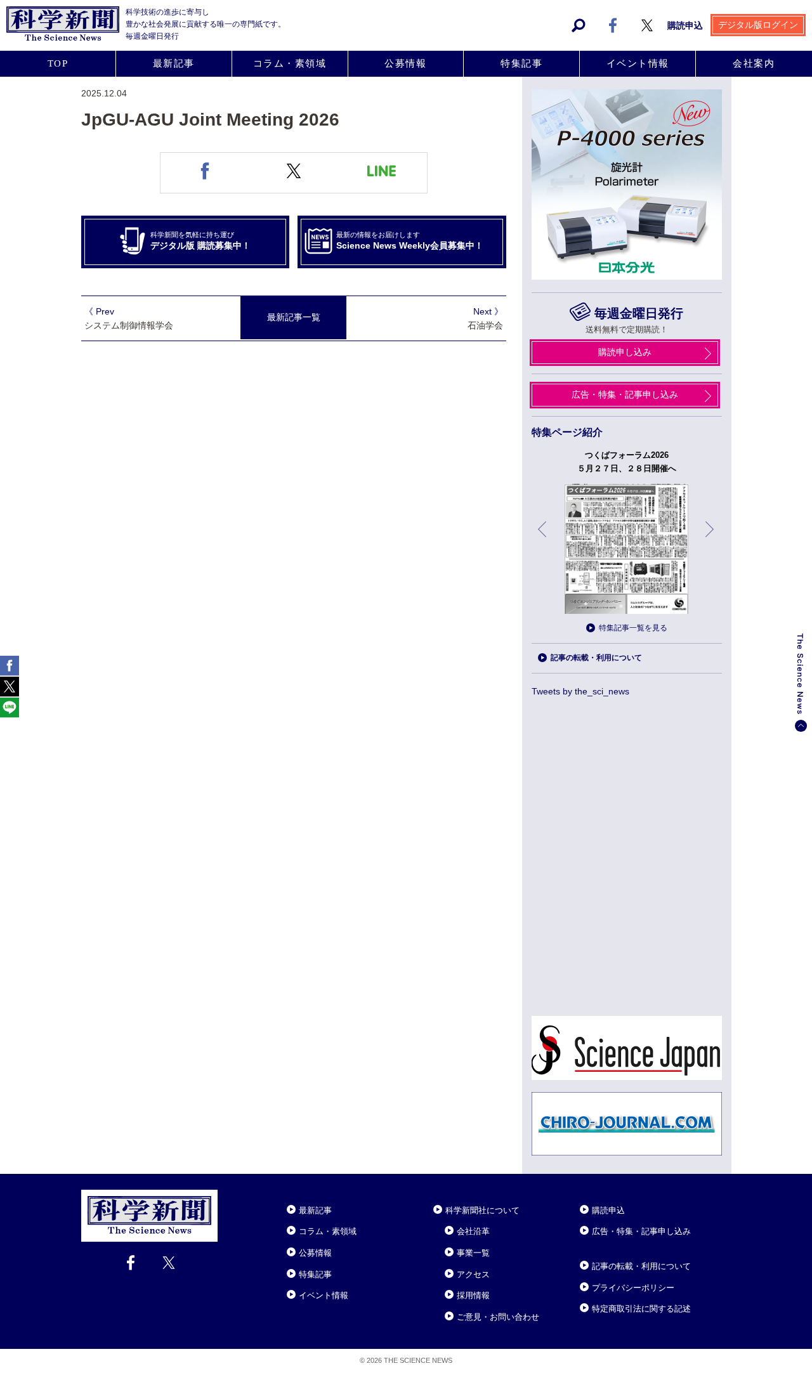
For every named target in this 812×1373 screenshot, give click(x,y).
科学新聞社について (482, 1210)
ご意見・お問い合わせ (498, 1317)
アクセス (473, 1274)
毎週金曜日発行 (638, 313)
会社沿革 (473, 1231)
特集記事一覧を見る (633, 627)
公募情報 (405, 63)
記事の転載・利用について (596, 657)
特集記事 (521, 63)
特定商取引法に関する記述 (641, 1308)
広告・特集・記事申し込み (625, 394)
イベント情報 (637, 63)
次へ (710, 538)
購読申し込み (625, 352)
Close (229, 1195)
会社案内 (754, 63)
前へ (543, 538)
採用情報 (473, 1295)
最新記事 (174, 63)
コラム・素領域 (290, 63)
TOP (58, 63)
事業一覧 (473, 1253)
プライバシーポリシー (633, 1287)
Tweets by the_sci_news (580, 691)
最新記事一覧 (293, 317)
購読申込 (685, 25)
